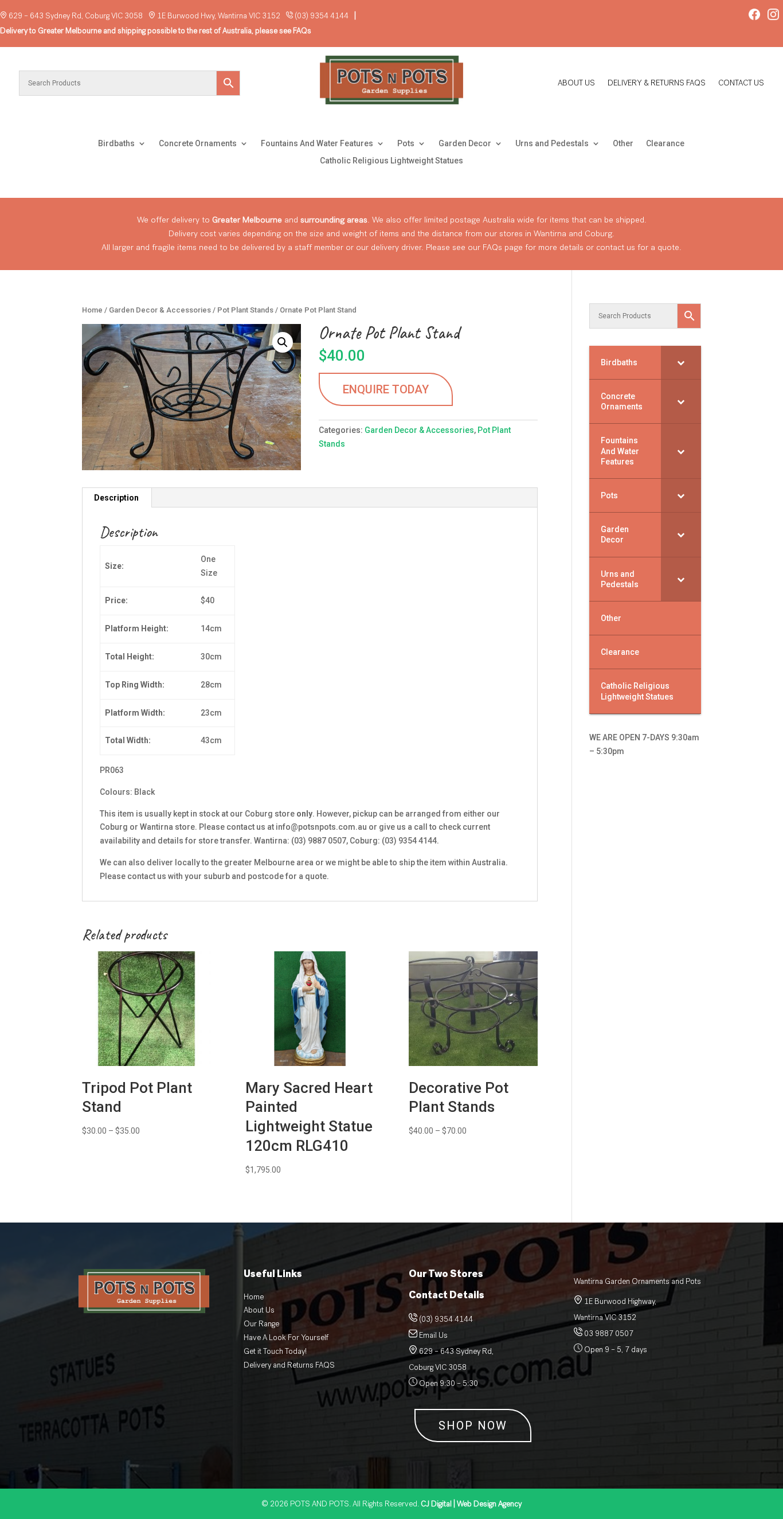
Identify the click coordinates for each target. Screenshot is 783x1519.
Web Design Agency (471, 1503)
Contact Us (741, 83)
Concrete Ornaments (198, 143)
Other (623, 143)
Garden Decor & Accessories (160, 310)
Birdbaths (116, 143)
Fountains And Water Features (317, 143)
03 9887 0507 (607, 1333)
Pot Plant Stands (245, 310)
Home (92, 310)
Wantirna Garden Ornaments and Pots (637, 1281)
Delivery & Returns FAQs (657, 83)
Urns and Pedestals (552, 143)
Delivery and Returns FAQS (289, 1365)
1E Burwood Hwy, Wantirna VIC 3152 (218, 15)
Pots (405, 143)
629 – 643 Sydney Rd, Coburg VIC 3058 (76, 15)
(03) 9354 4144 (322, 15)
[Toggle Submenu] (681, 362)
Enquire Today (386, 389)
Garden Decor (465, 143)
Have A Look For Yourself (286, 1337)
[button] (282, 342)
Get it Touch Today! (275, 1351)
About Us (576, 83)
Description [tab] (116, 497)
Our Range (261, 1323)
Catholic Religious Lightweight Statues (391, 161)
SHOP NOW (473, 1425)
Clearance (665, 143)
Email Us (433, 1335)
